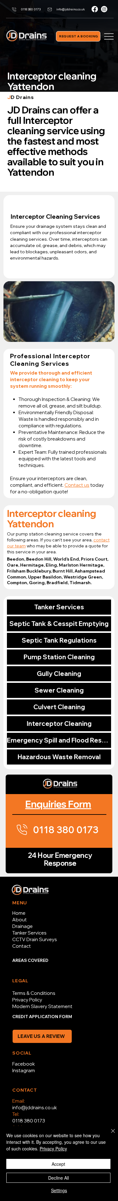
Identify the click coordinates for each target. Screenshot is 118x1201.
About (19, 920)
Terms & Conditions (33, 993)
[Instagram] (104, 9)
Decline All (58, 1178)
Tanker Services (59, 607)
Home (18, 913)
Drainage (22, 926)
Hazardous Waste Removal (59, 757)
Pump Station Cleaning (59, 657)
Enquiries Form (58, 804)
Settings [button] (59, 1190)
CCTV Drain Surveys (34, 939)
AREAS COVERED (30, 960)
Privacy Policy (27, 1000)
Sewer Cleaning (59, 690)
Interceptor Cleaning (59, 723)
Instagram (23, 1070)
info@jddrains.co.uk (34, 1108)
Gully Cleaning (59, 673)
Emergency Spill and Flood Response (59, 740)
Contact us (77, 485)
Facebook (23, 1064)
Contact (21, 946)
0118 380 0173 (28, 1121)
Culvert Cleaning (59, 707)
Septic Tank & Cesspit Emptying (59, 624)
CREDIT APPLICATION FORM (42, 1016)
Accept (58, 1164)
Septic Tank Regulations (59, 640)
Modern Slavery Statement (42, 1006)
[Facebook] (95, 9)
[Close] (109, 1134)
